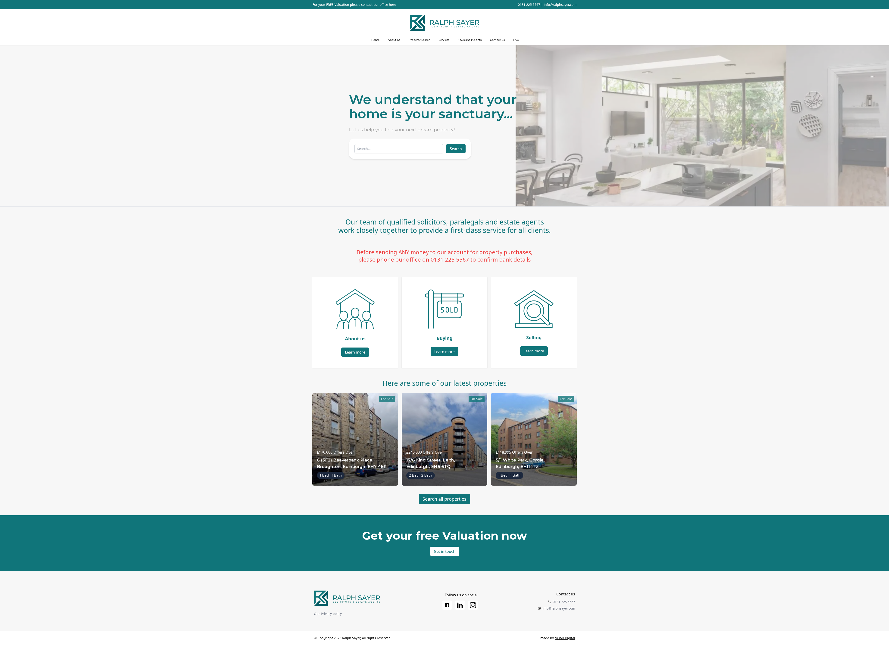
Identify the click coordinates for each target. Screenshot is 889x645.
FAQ (516, 39)
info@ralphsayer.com (560, 4)
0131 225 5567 (529, 4)
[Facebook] (447, 605)
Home (375, 39)
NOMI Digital (565, 638)
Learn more (355, 352)
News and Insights (469, 39)
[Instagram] (473, 605)
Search (456, 148)
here (392, 4)
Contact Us (497, 39)
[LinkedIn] (460, 605)
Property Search (419, 39)
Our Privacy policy (328, 613)
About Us (394, 39)
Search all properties (444, 499)
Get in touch (444, 551)
